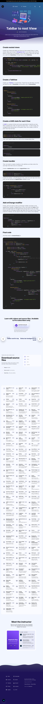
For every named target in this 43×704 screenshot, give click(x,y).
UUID (5, 124)
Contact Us (30, 686)
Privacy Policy (33, 684)
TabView (11, 82)
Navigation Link (21, 52)
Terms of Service (27, 684)
